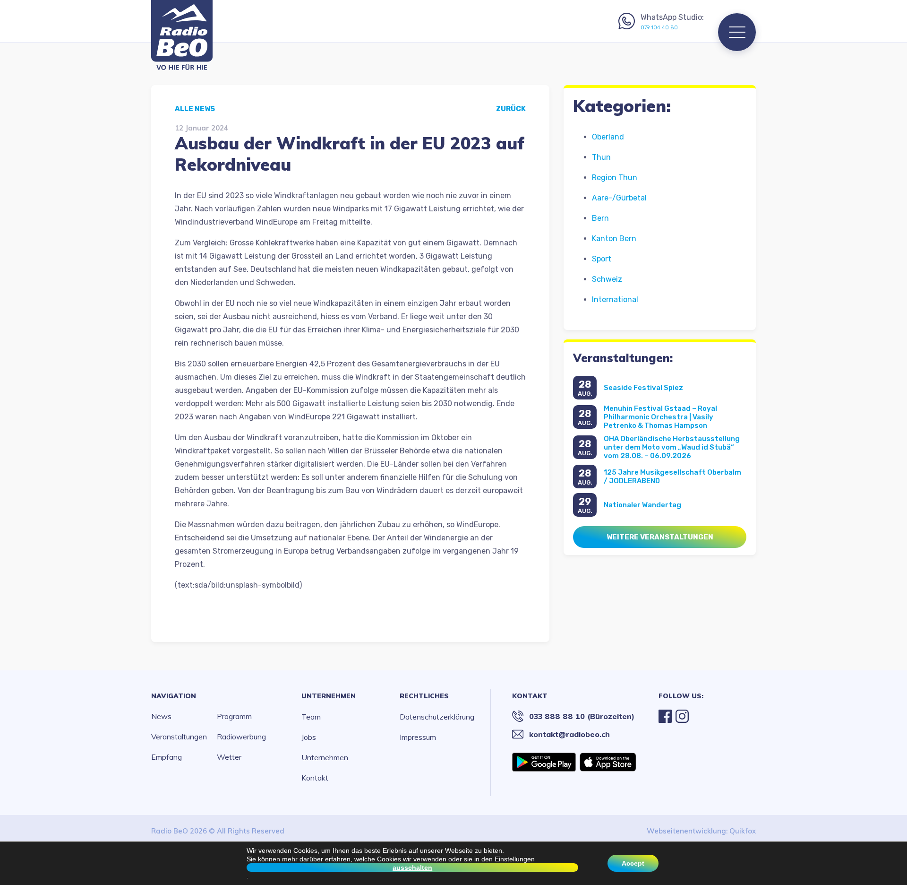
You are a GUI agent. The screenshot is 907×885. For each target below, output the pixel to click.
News (161, 716)
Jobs (308, 737)
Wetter (229, 757)
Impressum (418, 737)
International (615, 299)
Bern (600, 218)
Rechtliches (424, 696)
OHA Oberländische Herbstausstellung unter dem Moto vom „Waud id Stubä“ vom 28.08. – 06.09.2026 (672, 447)
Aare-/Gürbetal (619, 197)
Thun (601, 157)
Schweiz (607, 279)
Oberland (608, 136)
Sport (601, 258)
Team (311, 716)
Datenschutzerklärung (437, 716)
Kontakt (314, 777)
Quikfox (742, 830)
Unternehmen (328, 696)
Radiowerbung (241, 736)
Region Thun (614, 177)
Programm (234, 716)
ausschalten (412, 867)
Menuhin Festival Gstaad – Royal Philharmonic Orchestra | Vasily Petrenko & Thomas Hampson (660, 417)
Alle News (195, 108)
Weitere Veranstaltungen (660, 537)
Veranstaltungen (179, 736)
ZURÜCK (511, 108)
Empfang (166, 757)
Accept (633, 863)
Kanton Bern (614, 238)
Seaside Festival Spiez (643, 387)
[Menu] (737, 32)
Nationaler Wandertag (642, 505)
